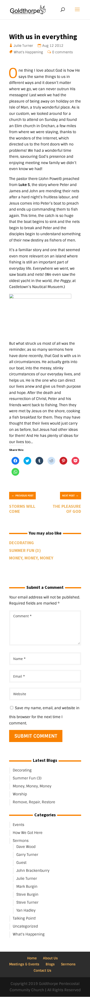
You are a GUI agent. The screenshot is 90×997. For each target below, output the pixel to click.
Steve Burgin (27, 894)
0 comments (62, 52)
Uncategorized (25, 926)
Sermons (21, 840)
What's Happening (28, 52)
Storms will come (22, 508)
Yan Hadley (26, 910)
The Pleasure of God (67, 508)
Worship (20, 794)
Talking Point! (24, 918)
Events (18, 824)
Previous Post (22, 495)
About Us (50, 958)
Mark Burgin (26, 886)
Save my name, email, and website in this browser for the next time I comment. (44, 716)
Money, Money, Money (31, 558)
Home (32, 958)
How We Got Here (27, 832)
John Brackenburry (32, 870)
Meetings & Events (24, 964)
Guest (21, 862)
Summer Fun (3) (25, 550)
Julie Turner (23, 45)
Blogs (50, 964)
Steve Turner (27, 902)
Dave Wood (26, 846)
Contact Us (42, 970)
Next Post (70, 495)
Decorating (21, 542)
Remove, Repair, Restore (34, 802)
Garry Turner (27, 854)
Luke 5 (24, 184)
